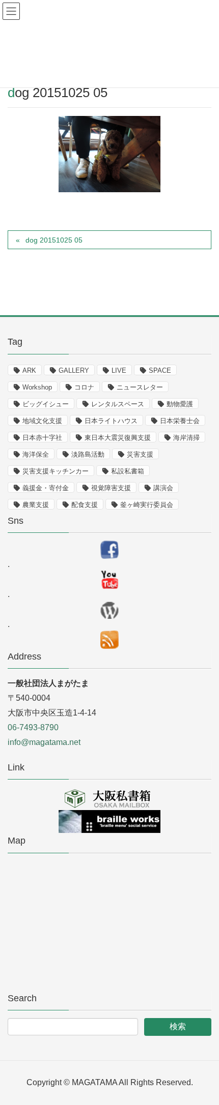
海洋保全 (35, 454)
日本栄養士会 (180, 421)
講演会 (163, 488)
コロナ (84, 387)
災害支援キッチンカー (55, 471)
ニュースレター (140, 387)
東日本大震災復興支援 (118, 437)
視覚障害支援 (111, 488)
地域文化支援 (42, 421)
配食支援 (84, 505)
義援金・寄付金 (45, 488)
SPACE (160, 370)
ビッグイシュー (45, 404)
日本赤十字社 (42, 437)
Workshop (37, 387)
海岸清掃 (186, 437)
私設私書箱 (127, 471)
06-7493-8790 (33, 727)
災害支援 (140, 454)
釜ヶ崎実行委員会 (146, 505)
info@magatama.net (44, 742)
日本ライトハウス (111, 421)
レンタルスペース (117, 404)
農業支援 (35, 505)
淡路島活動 (87, 454)
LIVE (119, 370)
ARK (29, 370)
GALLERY (74, 370)
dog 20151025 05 (54, 240)
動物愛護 (180, 404)
